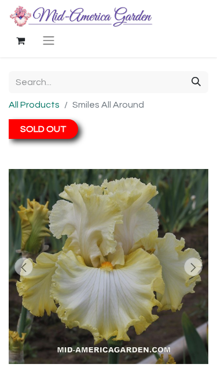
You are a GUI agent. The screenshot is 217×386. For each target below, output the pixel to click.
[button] (24, 267)
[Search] (196, 82)
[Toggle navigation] (48, 40)
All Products (34, 104)
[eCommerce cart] (20, 40)
